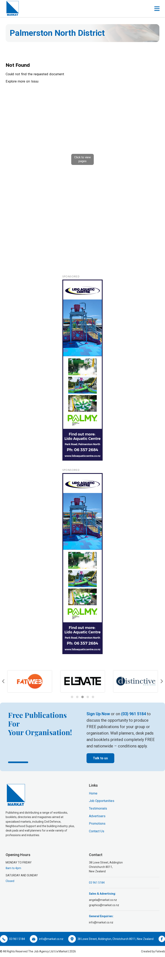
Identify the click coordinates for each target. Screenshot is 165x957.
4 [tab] (88, 697)
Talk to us (100, 758)
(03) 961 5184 (133, 713)
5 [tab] (93, 697)
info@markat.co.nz (101, 922)
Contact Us (96, 831)
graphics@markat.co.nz (104, 905)
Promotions (97, 823)
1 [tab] (72, 697)
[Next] (161, 681)
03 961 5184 (97, 882)
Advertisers (97, 816)
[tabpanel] (33, 681)
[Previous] (4, 681)
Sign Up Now (98, 713)
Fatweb (160, 951)
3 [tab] (82, 697)
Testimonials (98, 808)
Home (93, 793)
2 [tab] (77, 697)
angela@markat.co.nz (103, 899)
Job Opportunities (101, 801)
